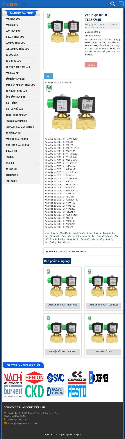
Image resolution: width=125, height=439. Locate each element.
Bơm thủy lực (68, 236)
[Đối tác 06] (13, 391)
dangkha (77, 434)
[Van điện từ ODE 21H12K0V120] (62, 284)
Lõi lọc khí (11, 181)
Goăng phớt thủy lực (60, 242)
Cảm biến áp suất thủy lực (20, 84)
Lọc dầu (9, 157)
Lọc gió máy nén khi (16, 121)
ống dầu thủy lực (15, 96)
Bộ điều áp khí (13, 133)
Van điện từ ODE (104, 351)
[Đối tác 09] (77, 391)
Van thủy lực (52, 233)
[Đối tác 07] (34, 391)
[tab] (48, 76)
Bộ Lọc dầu (11, 54)
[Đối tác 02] (34, 377)
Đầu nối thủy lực (105, 236)
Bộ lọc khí (11, 169)
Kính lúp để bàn (14, 108)
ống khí (9, 163)
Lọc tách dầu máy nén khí (19, 126)
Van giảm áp (73, 239)
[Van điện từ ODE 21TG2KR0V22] (103, 284)
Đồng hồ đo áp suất (16, 114)
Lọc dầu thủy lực (15, 42)
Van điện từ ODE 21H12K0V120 (62, 304)
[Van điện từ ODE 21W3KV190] (62, 331)
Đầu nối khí (11, 175)
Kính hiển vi (11, 102)
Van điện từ (65, 233)
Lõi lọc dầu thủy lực (85, 236)
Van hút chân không (16, 138)
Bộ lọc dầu (55, 236)
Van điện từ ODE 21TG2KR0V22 (103, 304)
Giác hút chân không (17, 145)
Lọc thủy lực (78, 233)
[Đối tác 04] (77, 377)
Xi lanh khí (11, 150)
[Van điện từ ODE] (103, 331)
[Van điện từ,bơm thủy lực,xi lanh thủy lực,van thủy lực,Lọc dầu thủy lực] (14, 3)
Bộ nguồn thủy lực (89, 239)
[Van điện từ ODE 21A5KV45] (64, 30)
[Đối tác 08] (55, 391)
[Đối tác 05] (98, 377)
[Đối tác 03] (55, 377)
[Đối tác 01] (13, 377)
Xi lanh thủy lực (94, 233)
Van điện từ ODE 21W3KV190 (62, 351)
